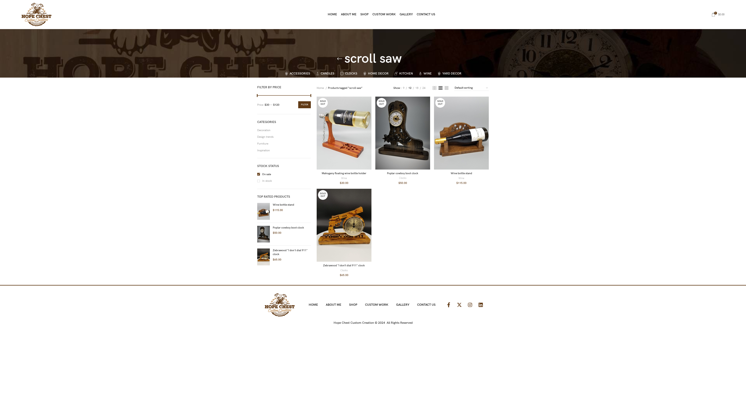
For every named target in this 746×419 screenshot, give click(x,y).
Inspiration (263, 150)
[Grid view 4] (446, 88)
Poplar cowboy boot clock (288, 227)
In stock (266, 181)
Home (321, 88)
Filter (304, 104)
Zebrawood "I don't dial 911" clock (290, 252)
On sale (266, 174)
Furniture (262, 143)
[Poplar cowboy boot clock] (263, 234)
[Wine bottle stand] (263, 211)
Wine (344, 178)
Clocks (402, 178)
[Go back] (339, 59)
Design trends (265, 137)
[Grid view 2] (434, 88)
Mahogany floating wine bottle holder (344, 173)
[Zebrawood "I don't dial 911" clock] (263, 256)
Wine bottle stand (283, 204)
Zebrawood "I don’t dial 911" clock (344, 265)
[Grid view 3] (440, 88)
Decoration (263, 130)
